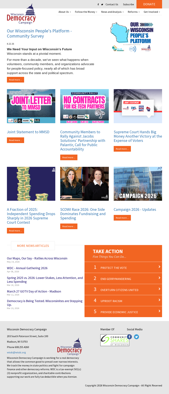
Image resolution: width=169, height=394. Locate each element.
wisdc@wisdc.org (16, 352)
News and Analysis (111, 11)
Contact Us (112, 4)
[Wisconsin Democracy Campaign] (21, 13)
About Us (64, 11)
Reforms (133, 11)
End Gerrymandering (116, 279)
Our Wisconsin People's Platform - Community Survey (39, 33)
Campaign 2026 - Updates (135, 209)
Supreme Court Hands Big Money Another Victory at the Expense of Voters (138, 136)
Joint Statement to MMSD (28, 131)
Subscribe (128, 4)
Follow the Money (85, 11)
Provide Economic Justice (119, 312)
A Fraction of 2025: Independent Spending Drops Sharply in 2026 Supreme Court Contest (31, 216)
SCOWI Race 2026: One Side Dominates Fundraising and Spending (83, 214)
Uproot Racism (111, 301)
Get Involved (151, 11)
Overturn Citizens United (119, 290)
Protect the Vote (114, 268)
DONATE (149, 4)
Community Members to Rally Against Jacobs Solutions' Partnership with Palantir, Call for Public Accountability (82, 140)
